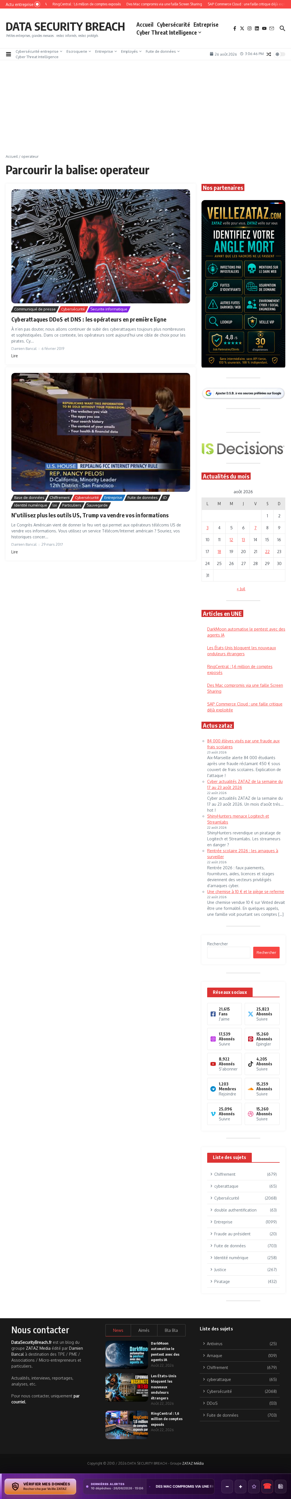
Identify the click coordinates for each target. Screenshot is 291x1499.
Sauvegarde (97, 505)
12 (231, 539)
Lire (14, 355)
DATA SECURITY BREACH (65, 26)
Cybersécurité (173, 24)
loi (55, 505)
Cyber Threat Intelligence (166, 32)
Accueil (144, 24)
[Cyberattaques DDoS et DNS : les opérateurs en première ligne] (100, 246)
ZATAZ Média (193, 1463)
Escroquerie (76, 51)
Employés (129, 51)
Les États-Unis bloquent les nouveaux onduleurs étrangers (163, 1387)
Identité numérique (30, 505)
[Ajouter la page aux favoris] (254, 1486)
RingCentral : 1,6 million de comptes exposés (166, 1419)
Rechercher (217, 943)
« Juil (241, 588)
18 (219, 551)
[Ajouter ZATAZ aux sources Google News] (280, 1486)
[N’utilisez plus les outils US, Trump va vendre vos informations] (100, 432)
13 (243, 539)
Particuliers (71, 505)
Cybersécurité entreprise (37, 51)
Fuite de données (161, 51)
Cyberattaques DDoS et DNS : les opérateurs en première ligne (88, 319)
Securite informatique (108, 309)
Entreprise (206, 24)
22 (267, 551)
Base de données (29, 497)
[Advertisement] (145, 111)
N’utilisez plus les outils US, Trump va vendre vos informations (90, 514)
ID (165, 497)
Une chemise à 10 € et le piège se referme (245, 891)
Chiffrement (60, 497)
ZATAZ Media (38, 1348)
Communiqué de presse (35, 309)
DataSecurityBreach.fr (31, 1342)
